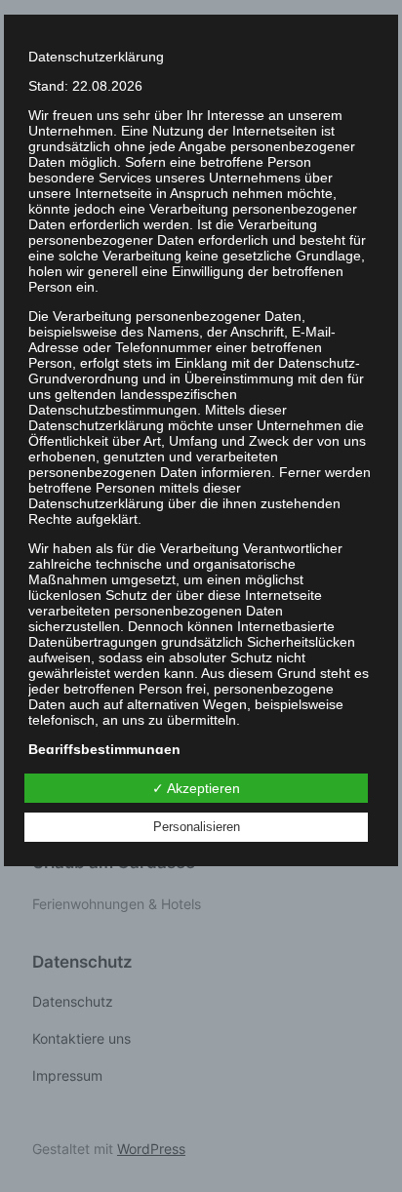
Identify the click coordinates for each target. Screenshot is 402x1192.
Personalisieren (196, 826)
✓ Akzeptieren (196, 788)
